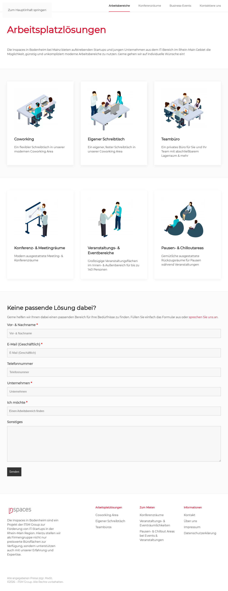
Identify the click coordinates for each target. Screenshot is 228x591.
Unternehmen (19, 383)
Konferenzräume (149, 5)
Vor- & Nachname (22, 325)
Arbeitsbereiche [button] (119, 5)
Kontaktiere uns (210, 5)
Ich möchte (17, 403)
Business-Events (180, 5)
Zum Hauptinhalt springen (27, 10)
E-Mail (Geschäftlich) (24, 344)
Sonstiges (15, 422)
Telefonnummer (20, 364)
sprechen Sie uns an (203, 317)
